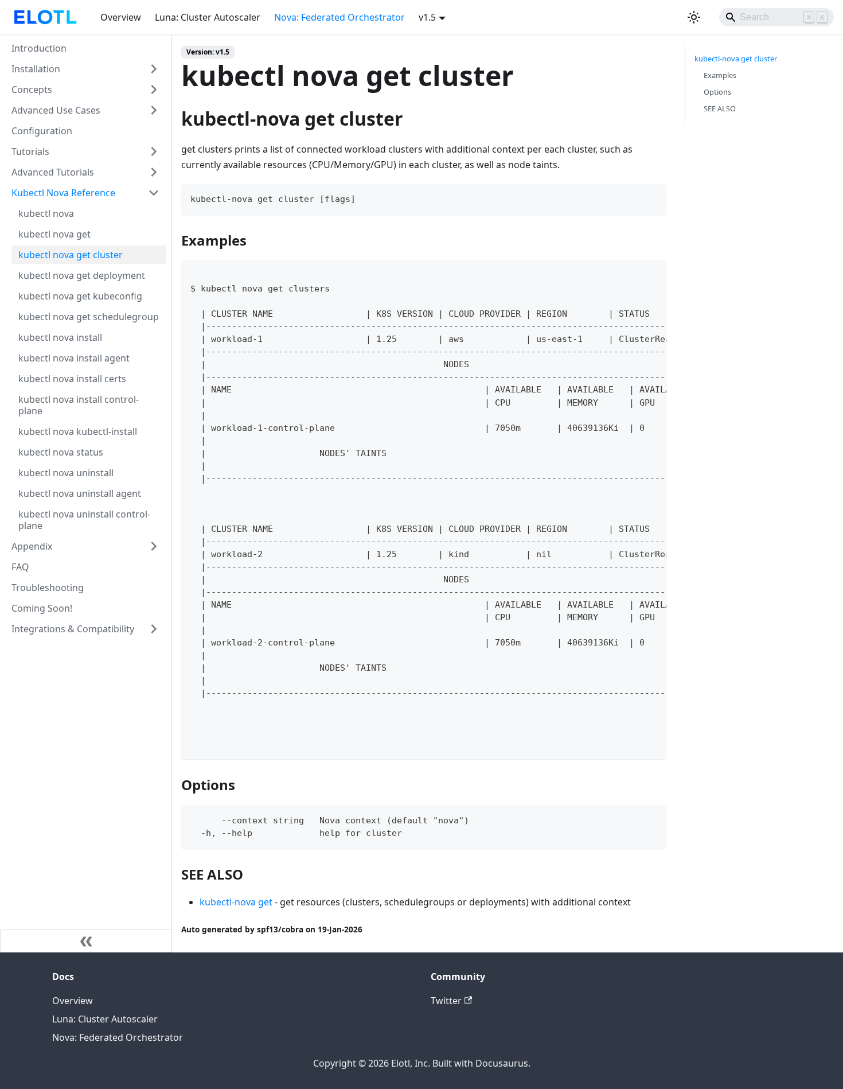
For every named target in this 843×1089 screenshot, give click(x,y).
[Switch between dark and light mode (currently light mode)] (694, 17)
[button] (85, 69)
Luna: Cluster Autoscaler (207, 17)
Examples (720, 75)
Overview (120, 17)
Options (717, 92)
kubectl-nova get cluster (735, 58)
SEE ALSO (720, 108)
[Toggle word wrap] (631, 275)
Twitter (446, 1000)
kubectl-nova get (236, 902)
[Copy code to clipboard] (652, 197)
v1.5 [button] (427, 17)
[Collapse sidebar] (86, 940)
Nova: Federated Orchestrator (339, 17)
